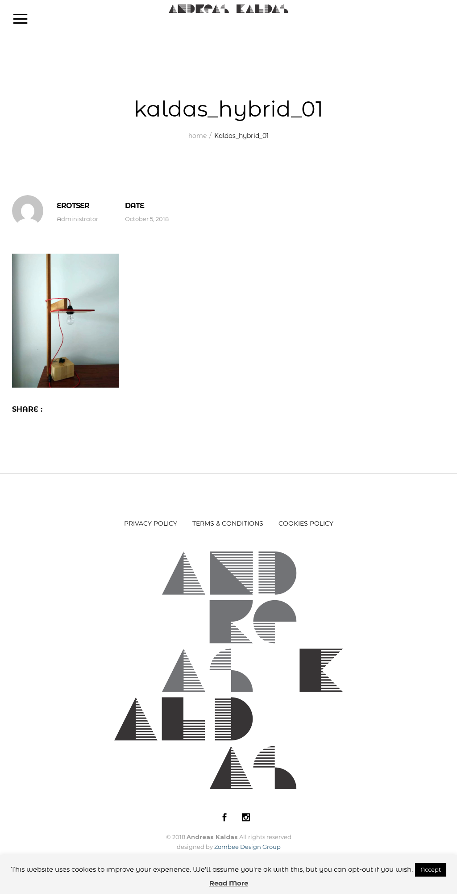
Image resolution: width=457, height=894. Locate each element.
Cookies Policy (305, 523)
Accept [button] (430, 869)
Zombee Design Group (247, 846)
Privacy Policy (150, 523)
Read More (228, 883)
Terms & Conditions (227, 523)
